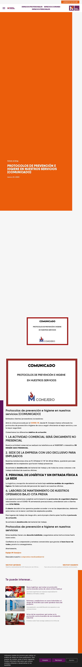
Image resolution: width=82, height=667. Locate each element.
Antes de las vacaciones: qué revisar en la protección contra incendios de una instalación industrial (43, 616)
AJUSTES (7, 665)
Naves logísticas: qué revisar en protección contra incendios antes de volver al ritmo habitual (44, 588)
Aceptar (45, 660)
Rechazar (58, 660)
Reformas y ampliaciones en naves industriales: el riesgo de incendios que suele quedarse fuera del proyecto (44, 602)
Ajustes (71, 660)
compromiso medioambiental (32, 557)
